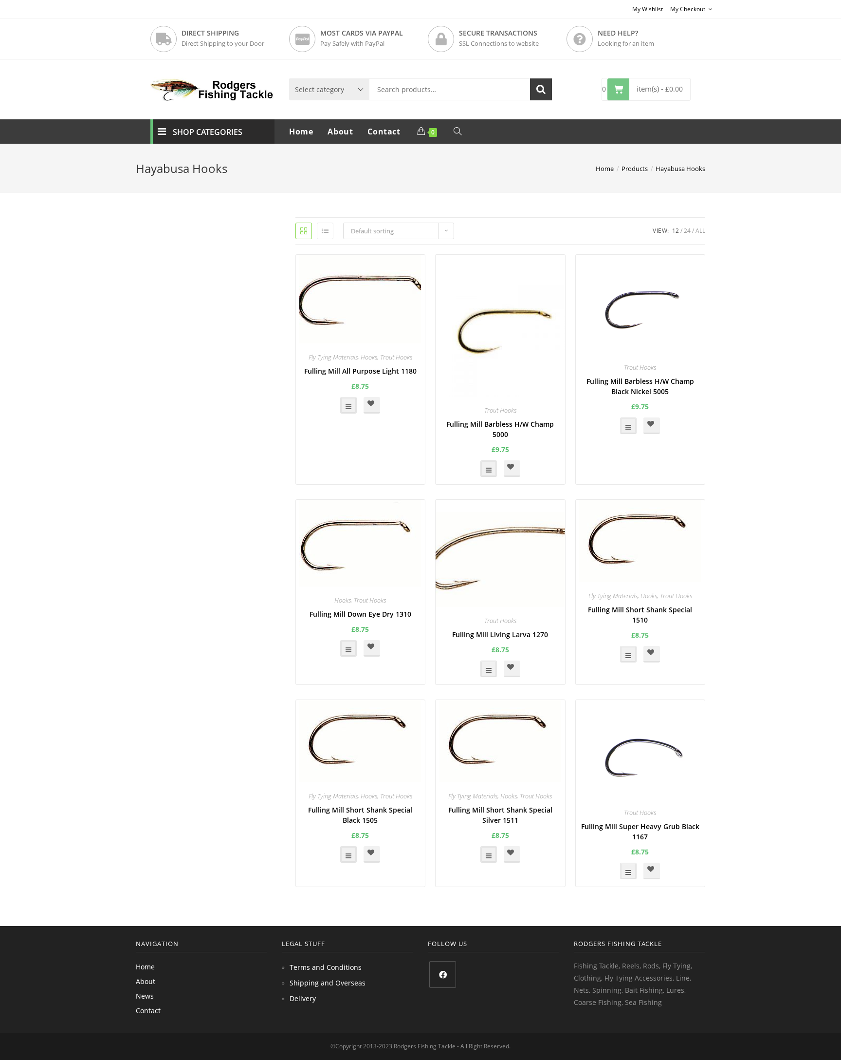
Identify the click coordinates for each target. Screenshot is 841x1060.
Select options (348, 405)
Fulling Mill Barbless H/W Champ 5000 (500, 429)
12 (675, 231)
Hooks (369, 357)
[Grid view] (303, 231)
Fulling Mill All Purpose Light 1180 (360, 371)
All (700, 231)
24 (687, 231)
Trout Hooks (396, 357)
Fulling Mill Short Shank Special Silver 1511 (500, 815)
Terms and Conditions (326, 967)
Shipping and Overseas (328, 982)
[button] (372, 405)
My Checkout (688, 9)
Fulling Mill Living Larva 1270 (500, 634)
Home (145, 966)
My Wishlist (647, 9)
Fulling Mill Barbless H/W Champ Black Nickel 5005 (640, 386)
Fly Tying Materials (333, 357)
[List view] (325, 231)
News (145, 996)
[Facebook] (442, 974)
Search (541, 89)
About (145, 981)
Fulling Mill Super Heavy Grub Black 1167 (640, 831)
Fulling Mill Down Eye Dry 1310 (360, 614)
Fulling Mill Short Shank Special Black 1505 (360, 815)
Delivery (303, 998)
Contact (148, 1010)
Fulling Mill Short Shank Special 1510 (640, 615)
